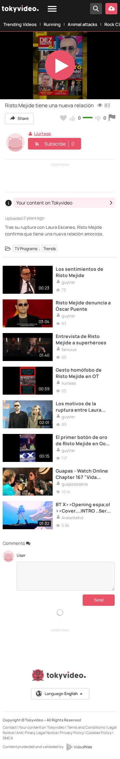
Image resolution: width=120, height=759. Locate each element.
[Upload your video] (111, 8)
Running (52, 24)
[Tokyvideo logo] (60, 676)
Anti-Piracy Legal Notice (37, 732)
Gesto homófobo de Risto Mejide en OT (79, 373)
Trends (49, 248)
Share (23, 118)
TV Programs (26, 248)
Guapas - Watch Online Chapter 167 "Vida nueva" (82, 474)
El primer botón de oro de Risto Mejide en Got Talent (82, 440)
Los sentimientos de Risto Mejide (79, 272)
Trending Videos (20, 24)
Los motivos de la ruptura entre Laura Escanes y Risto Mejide (82, 406)
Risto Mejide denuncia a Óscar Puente (83, 305)
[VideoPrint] (79, 747)
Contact (10, 727)
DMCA (8, 737)
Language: (61, 693)
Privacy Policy (72, 732)
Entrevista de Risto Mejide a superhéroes (81, 339)
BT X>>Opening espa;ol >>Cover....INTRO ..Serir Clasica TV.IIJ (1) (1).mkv (83, 507)
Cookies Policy (99, 732)
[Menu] (52, 9)
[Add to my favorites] (63, 118)
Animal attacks (82, 24)
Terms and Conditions (86, 727)
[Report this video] (112, 118)
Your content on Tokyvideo (42, 727)
